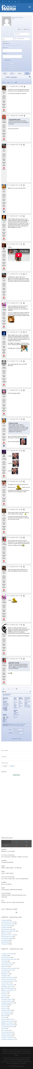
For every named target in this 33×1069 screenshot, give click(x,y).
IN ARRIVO (4, 849)
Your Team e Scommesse (7, 855)
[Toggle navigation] (30, 6)
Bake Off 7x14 (5, 933)
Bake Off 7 (4, 994)
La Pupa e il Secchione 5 (7, 1037)
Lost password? (14, 68)
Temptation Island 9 (6, 1036)
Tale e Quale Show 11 (6, 963)
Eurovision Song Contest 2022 (9, 968)
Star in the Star (5, 1030)
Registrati (12, 766)
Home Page (5, 73)
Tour (2, 900)
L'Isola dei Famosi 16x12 (7, 922)
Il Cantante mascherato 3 (7, 1039)
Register (28, 29)
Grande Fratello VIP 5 (6, 1019)
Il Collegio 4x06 (5, 920)
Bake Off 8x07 (5, 942)
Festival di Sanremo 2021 (7, 1021)
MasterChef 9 (4, 966)
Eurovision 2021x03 (6, 925)
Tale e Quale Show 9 (6, 1032)
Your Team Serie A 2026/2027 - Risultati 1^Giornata (14, 857)
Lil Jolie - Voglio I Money (7, 873)
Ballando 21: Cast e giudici (8, 851)
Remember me (8, 60)
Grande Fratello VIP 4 (6, 1001)
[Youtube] (15, 1)
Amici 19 (3, 1017)
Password (5, 53)
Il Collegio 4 (4, 955)
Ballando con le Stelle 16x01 (8, 931)
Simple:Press (16, 738)
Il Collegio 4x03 (5, 927)
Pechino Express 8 (6, 957)
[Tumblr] (12, 1)
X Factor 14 (4, 992)
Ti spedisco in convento (7, 954)
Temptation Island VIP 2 (7, 1003)
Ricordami (5, 763)
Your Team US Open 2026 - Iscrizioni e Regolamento (14, 878)
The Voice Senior (5, 983)
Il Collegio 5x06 (5, 944)
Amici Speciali (4, 1005)
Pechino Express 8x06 (6, 938)
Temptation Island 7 (6, 986)
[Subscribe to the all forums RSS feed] (3, 691)
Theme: (10, 729)
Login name (5, 47)
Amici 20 (3, 1028)
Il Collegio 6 (4, 975)
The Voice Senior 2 (6, 1012)
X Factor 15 (4, 1008)
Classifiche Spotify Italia (7, 862)
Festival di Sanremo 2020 (7, 1025)
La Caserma (4, 995)
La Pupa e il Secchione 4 (7, 979)
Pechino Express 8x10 (6, 929)
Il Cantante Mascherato (7, 1026)
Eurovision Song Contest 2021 (9, 959)
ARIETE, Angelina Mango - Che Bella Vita (11, 868)
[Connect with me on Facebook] (4, 211)
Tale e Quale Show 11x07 (7, 924)
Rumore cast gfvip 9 (6, 884)
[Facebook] (6, 1)
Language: (10, 732)
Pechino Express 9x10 (6, 936)
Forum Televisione (6, 893)
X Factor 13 (4, 1006)
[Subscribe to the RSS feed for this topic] (30, 76)
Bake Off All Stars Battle (7, 988)
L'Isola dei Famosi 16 (6, 970)
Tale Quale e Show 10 (6, 999)
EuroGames (4, 972)
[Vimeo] (9, 1)
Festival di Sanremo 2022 (7, 977)
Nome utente (4, 750)
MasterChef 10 (5, 974)
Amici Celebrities (5, 1014)
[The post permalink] (22, 86)
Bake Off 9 (4, 1016)
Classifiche (4, 860)
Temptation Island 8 (6, 1010)
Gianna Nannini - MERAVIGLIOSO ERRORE (11, 889)
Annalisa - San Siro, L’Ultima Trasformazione (12, 902)
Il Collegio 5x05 (5, 940)
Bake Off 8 (4, 997)
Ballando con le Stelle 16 (7, 990)
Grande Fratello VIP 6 (6, 1034)
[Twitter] (2, 1)
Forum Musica (12, 73)
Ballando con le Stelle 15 (7, 1023)
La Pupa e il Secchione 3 (7, 985)
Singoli (19, 73)
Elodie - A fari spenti (27, 73)
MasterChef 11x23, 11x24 (7, 935)
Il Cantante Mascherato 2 (7, 981)
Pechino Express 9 (6, 964)
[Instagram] (18, 1)
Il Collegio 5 (4, 961)
